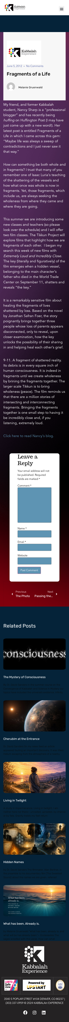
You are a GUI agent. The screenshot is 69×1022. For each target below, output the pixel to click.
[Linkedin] (44, 1012)
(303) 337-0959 (14, 1003)
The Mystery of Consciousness (24, 677)
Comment (24, 485)
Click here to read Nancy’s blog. (28, 436)
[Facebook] (25, 1012)
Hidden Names (13, 862)
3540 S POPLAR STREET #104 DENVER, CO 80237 (34, 999)
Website (22, 555)
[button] (61, 9)
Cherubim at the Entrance (21, 739)
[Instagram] (34, 1012)
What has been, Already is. (21, 923)
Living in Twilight (14, 800)
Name (22, 528)
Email (22, 542)
